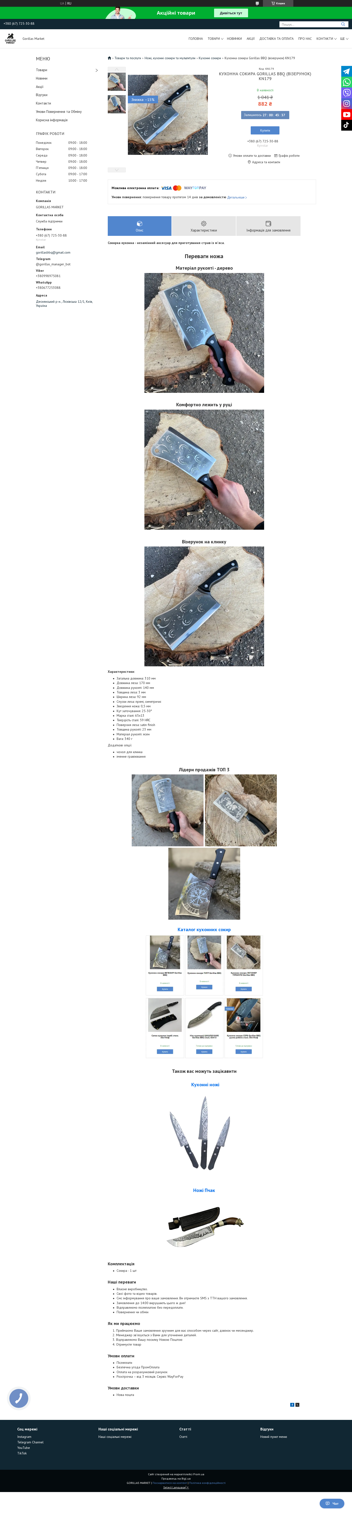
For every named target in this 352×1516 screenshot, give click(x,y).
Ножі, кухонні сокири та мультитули (170, 58)
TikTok (22, 1453)
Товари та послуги (127, 58)
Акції (251, 38)
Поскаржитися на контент (170, 1483)
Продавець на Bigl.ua (176, 1478)
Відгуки (41, 95)
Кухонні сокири (210, 58)
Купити (265, 130)
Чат (336, 1503)
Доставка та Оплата (276, 38)
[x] (297, 1405)
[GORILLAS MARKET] (11, 38)
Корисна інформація (52, 120)
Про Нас (305, 38)
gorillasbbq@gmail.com (53, 252)
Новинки (234, 38)
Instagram (24, 1437)
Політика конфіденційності (207, 1483)
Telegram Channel (30, 1442)
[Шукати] (343, 24)
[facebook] (292, 1405)
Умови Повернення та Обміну (59, 111)
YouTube (23, 1448)
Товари (214, 38)
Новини (41, 78)
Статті (183, 1437)
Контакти (325, 38)
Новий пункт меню (273, 1437)
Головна (196, 38)
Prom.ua (198, 1474)
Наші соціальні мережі (114, 1437)
